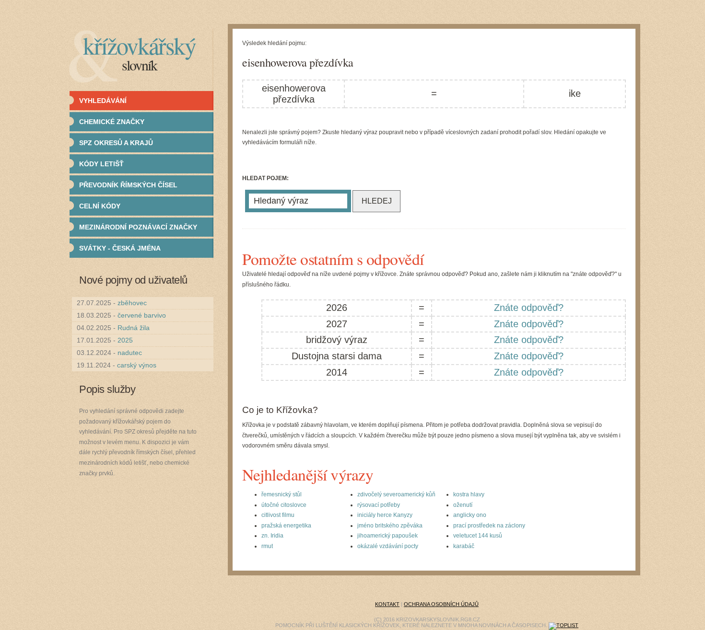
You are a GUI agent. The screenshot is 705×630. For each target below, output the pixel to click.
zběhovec (132, 303)
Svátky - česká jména (120, 248)
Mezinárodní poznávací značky (138, 227)
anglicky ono (469, 515)
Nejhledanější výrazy (307, 474)
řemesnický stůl (281, 494)
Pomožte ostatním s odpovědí (333, 258)
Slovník (139, 64)
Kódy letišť (101, 164)
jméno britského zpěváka (390, 525)
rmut (267, 546)
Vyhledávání (103, 100)
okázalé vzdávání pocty (387, 546)
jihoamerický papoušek (387, 535)
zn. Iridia (272, 535)
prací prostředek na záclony (489, 525)
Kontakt (387, 604)
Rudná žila (134, 328)
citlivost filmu (277, 515)
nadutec (130, 352)
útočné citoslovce (283, 505)
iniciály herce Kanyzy (384, 515)
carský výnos (136, 365)
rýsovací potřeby (378, 505)
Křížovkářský (139, 45)
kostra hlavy (468, 494)
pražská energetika (286, 525)
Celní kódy (99, 206)
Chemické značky (111, 122)
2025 (125, 340)
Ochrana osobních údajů (441, 604)
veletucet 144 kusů (477, 535)
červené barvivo (142, 315)
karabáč (463, 546)
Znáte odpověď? (529, 307)
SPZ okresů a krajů (116, 143)
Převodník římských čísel (128, 185)
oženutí (462, 505)
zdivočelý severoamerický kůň (396, 494)
